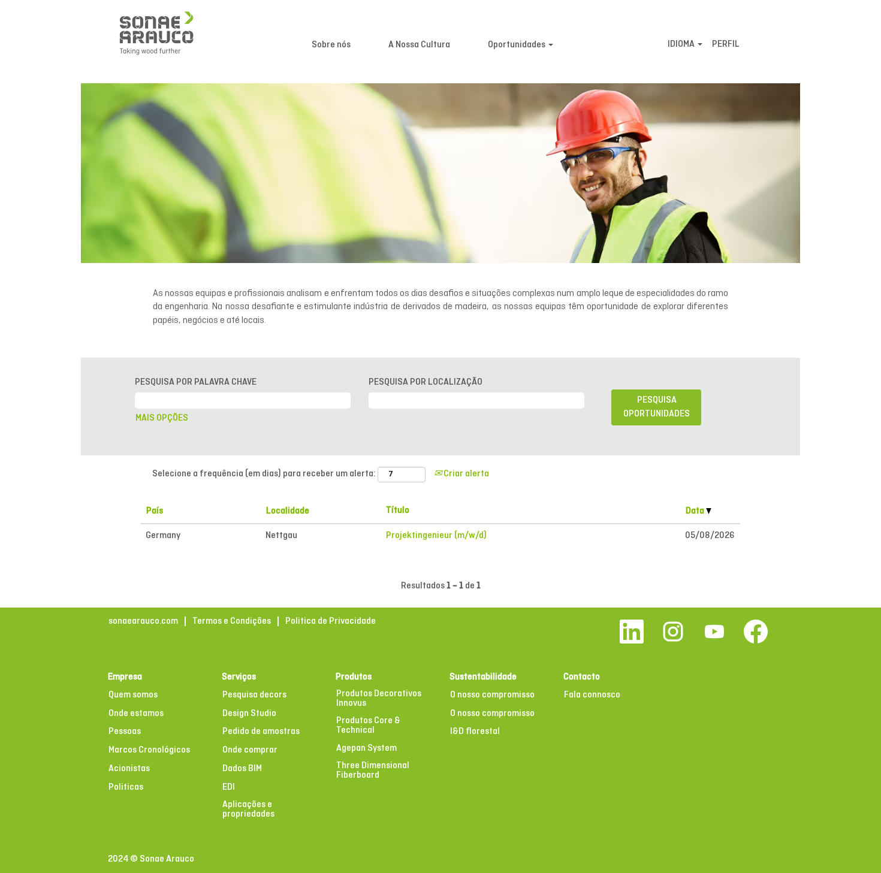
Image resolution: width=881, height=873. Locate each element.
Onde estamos (136, 713)
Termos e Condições (231, 621)
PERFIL (726, 44)
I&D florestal (475, 731)
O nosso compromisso (492, 695)
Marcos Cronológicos (149, 750)
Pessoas (124, 731)
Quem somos (133, 695)
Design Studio (249, 713)
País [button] (154, 511)
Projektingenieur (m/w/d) (436, 536)
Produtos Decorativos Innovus (378, 698)
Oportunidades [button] (517, 45)
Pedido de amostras (261, 731)
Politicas (125, 787)
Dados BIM (242, 768)
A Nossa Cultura (419, 45)
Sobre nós (331, 45)
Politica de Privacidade (330, 621)
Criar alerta (465, 474)
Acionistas (129, 768)
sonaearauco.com (143, 621)
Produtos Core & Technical (368, 725)
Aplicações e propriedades (248, 809)
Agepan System (366, 748)
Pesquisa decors (254, 695)
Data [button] (696, 511)
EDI (228, 787)
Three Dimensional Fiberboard (372, 770)
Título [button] (397, 510)
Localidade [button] (287, 511)
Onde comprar (249, 750)
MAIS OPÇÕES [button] (161, 418)
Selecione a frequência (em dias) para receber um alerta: (264, 474)
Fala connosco (592, 695)
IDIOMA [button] (682, 44)
